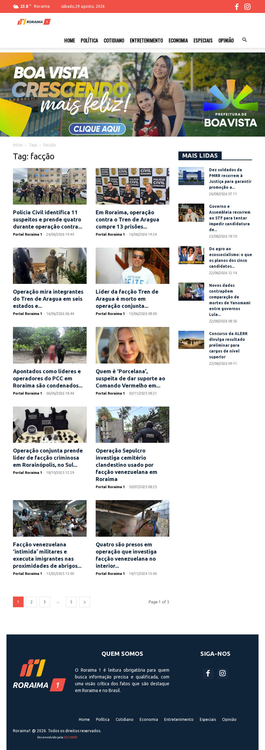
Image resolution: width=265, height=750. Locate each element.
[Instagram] (247, 6)
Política (89, 40)
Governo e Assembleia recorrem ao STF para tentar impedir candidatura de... (229, 218)
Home (69, 40)
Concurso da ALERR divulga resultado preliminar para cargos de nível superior (228, 345)
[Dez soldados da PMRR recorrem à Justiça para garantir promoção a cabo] (191, 176)
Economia (178, 40)
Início (18, 145)
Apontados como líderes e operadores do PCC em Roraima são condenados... (47, 378)
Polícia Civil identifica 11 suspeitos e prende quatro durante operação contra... (47, 219)
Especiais (203, 40)
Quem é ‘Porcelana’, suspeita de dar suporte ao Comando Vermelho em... (130, 378)
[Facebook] (236, 6)
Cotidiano (114, 40)
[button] (244, 40)
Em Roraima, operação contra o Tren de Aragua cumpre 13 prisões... (127, 219)
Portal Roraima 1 (27, 234)
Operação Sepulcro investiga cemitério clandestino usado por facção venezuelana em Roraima (126, 464)
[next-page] (84, 602)
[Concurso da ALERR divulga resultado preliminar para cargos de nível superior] (191, 340)
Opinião (226, 40)
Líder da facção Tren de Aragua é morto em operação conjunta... (127, 298)
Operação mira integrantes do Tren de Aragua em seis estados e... (48, 298)
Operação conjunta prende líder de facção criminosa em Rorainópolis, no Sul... (48, 457)
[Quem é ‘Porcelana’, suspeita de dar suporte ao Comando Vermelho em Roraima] (132, 345)
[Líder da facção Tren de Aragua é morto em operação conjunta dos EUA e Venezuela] (132, 266)
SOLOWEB (70, 737)
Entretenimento (146, 40)
